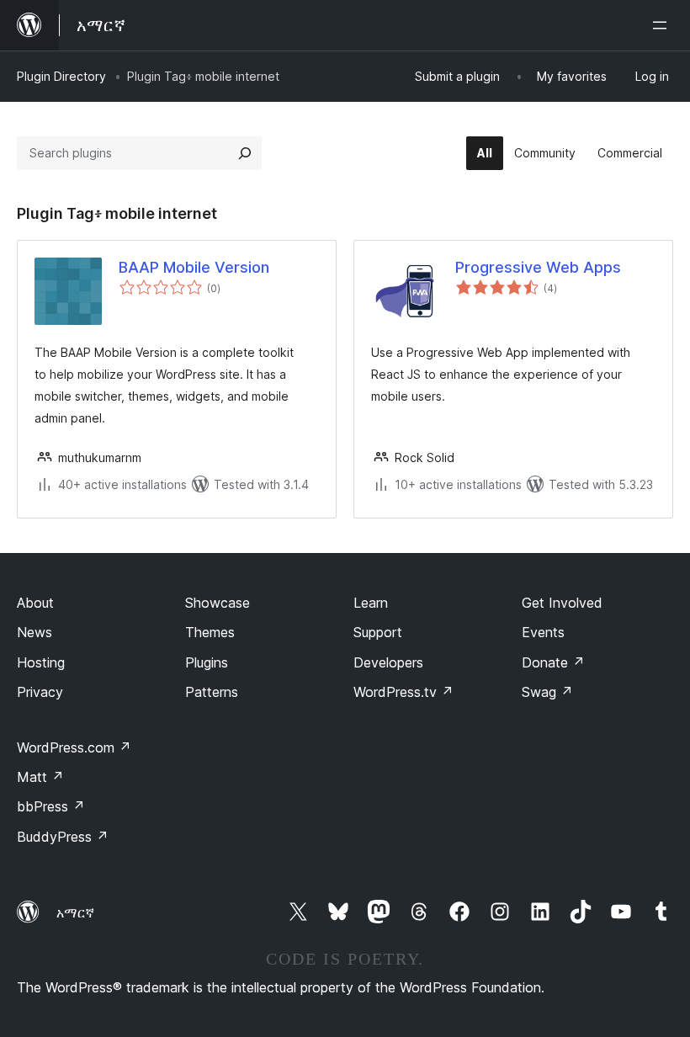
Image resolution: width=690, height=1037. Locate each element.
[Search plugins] (245, 153)
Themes (210, 632)
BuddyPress (63, 836)
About (35, 602)
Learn (370, 602)
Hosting (41, 662)
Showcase (217, 602)
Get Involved (562, 602)
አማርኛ (75, 912)
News (34, 632)
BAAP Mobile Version (194, 267)
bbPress (51, 806)
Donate (553, 662)
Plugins (206, 662)
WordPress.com (74, 747)
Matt (40, 776)
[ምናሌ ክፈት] (663, 25)
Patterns (211, 691)
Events (543, 632)
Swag (547, 691)
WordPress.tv (403, 691)
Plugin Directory (61, 76)
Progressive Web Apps (538, 267)
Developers (388, 662)
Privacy (40, 691)
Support (377, 632)
